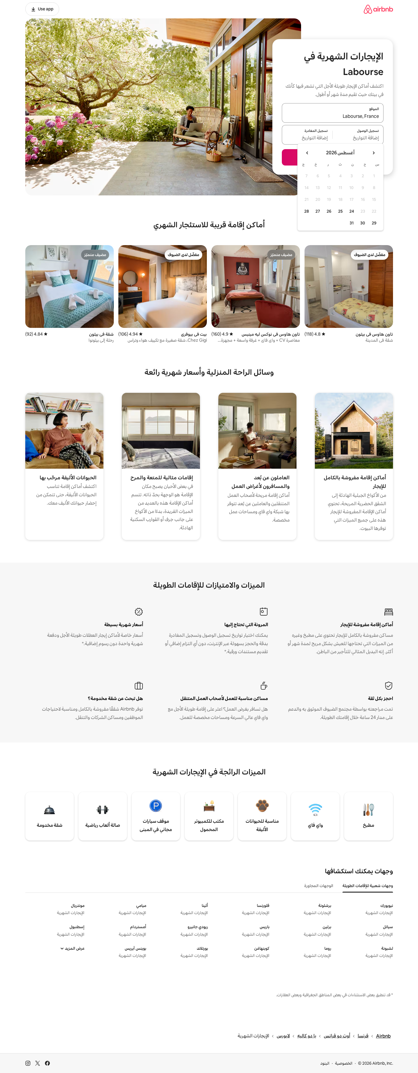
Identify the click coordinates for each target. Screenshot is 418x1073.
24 (351, 211)
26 (329, 211)
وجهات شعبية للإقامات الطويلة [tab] (367, 885)
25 (340, 211)
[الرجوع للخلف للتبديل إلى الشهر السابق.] (373, 153)
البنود (325, 1063)
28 (306, 211)
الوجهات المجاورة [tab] (318, 885)
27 (317, 211)
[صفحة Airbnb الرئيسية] (378, 9)
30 (362, 223)
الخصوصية (343, 1063)
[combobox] (332, 116)
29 (374, 223)
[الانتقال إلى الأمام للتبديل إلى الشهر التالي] (307, 153)
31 (352, 223)
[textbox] (358, 138)
